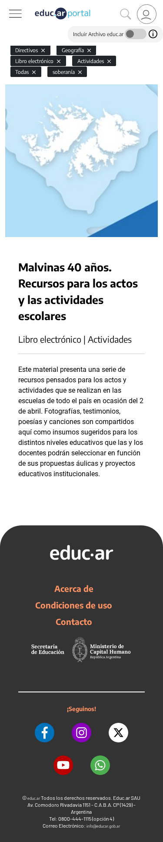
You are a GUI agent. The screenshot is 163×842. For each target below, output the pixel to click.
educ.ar (33, 798)
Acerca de (73, 588)
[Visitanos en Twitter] (118, 732)
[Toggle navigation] (7, 5)
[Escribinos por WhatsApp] (100, 765)
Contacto (74, 621)
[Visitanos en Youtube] (63, 765)
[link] (146, 14)
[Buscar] (125, 14)
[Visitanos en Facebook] (44, 732)
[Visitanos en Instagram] (81, 732)
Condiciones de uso (73, 605)
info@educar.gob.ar (103, 826)
